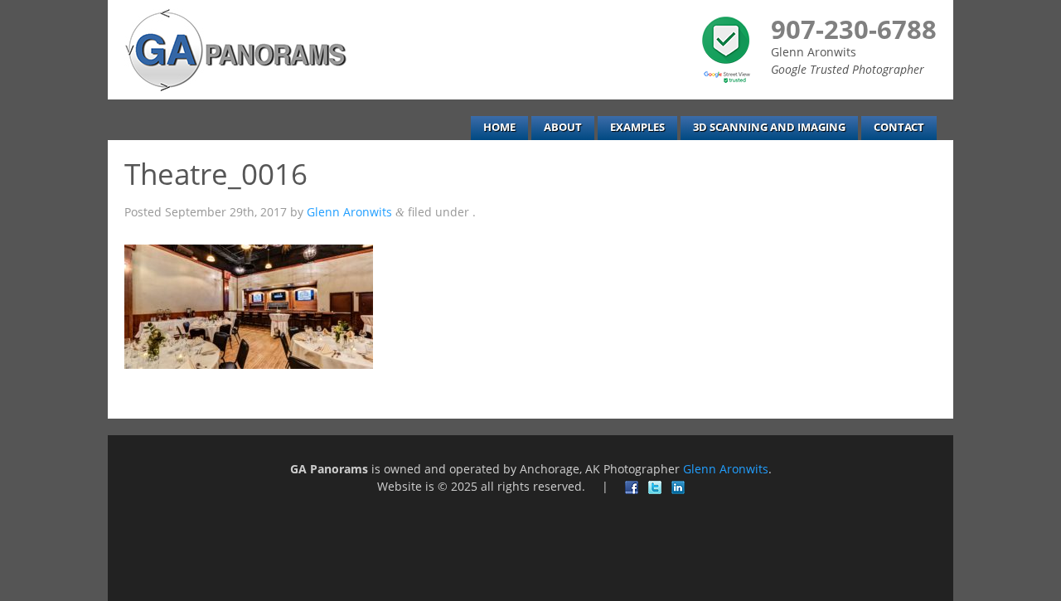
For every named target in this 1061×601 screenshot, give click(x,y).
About (563, 127)
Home (499, 127)
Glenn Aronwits (349, 212)
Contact (899, 127)
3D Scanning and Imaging (769, 127)
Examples (637, 127)
